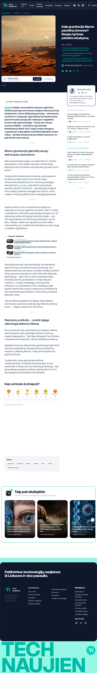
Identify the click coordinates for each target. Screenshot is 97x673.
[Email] (78, 92)
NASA (8, 107)
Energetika (49, 5)
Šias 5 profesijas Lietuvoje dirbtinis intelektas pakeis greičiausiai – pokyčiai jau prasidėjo (81, 116)
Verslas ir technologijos (59, 598)
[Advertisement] (81, 201)
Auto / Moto (32, 592)
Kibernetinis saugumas (59, 589)
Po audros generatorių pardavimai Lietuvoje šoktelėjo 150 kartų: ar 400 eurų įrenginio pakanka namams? (80, 177)
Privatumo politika (81, 608)
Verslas (31, 5)
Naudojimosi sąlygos (81, 614)
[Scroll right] (93, 520)
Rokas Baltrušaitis (73, 65)
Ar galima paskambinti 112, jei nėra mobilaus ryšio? (78, 138)
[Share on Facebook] (66, 71)
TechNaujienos (6, 13)
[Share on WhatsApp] (74, 71)
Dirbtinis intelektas (34, 595)
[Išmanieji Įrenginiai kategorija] (68, 142)
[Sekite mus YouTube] (74, 5)
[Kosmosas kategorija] (63, 65)
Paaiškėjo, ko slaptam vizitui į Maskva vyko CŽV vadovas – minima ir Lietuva (81, 128)
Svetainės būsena (81, 600)
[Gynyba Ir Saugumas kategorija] (68, 132)
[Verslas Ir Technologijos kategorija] (68, 160)
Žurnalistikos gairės (81, 611)
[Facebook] (86, 92)
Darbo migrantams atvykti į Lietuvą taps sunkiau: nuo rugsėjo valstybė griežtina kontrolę (80, 154)
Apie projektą (79, 592)
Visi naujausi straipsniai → (14, 257)
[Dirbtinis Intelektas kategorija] (68, 121)
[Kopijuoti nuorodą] (78, 71)
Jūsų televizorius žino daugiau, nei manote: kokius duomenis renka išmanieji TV (81, 166)
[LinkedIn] (82, 92)
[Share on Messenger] (70, 71)
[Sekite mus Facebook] (78, 5)
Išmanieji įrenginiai (34, 604)
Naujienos (17, 13)
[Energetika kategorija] (68, 182)
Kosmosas (58, 5)
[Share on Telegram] (63, 71)
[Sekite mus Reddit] (82, 5)
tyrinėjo (23, 185)
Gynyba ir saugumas (34, 601)
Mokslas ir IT (56, 595)
